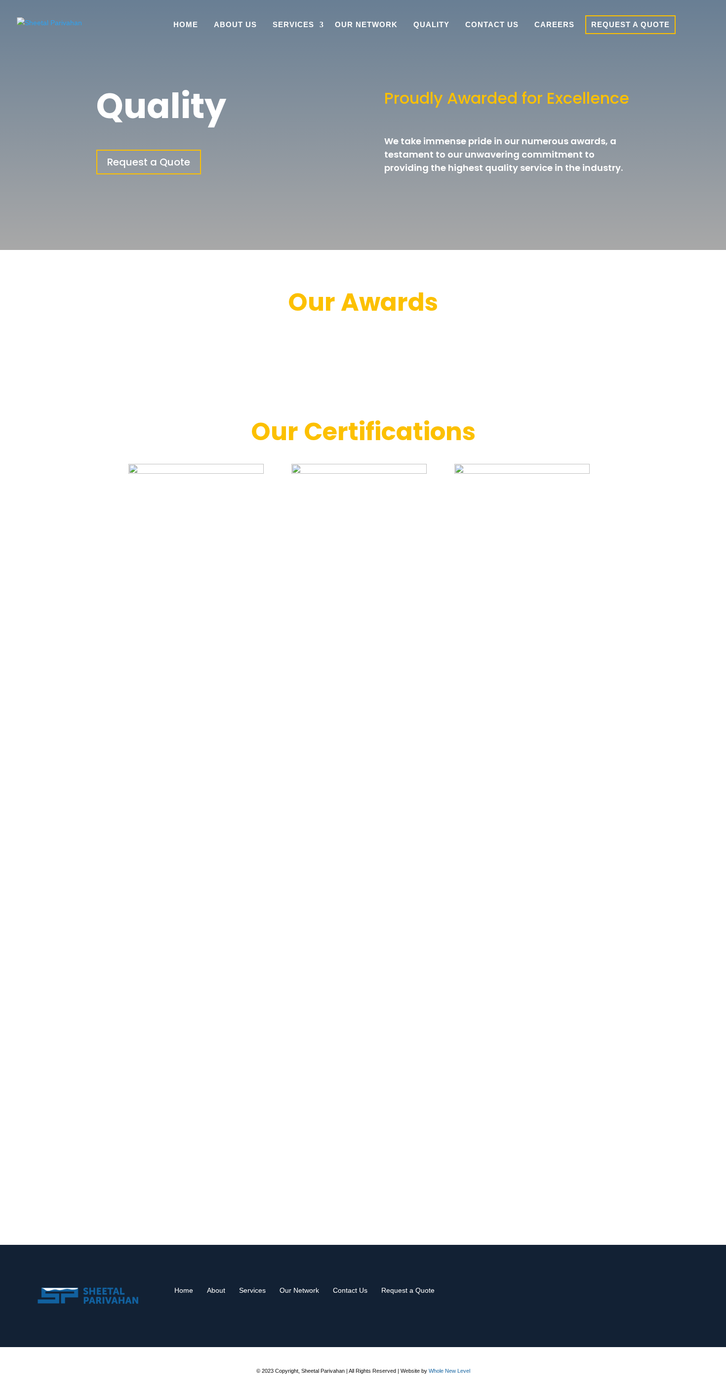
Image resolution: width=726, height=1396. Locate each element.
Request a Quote (630, 24)
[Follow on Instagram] (659, 1293)
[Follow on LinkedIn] (678, 1293)
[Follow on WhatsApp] (619, 1293)
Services (293, 24)
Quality (431, 24)
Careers (554, 24)
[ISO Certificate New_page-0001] (196, 471)
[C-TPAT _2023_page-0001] (522, 471)
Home (185, 24)
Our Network (366, 24)
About (216, 1290)
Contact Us (492, 24)
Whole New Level (449, 1371)
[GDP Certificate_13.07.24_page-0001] (359, 471)
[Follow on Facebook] (639, 1293)
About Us (235, 24)
